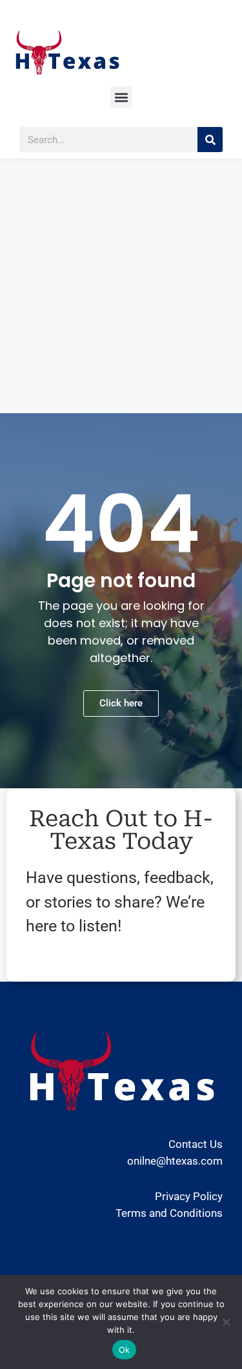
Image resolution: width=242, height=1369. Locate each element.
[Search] (210, 139)
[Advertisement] (121, 286)
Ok (124, 1350)
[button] (121, 97)
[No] (225, 1322)
